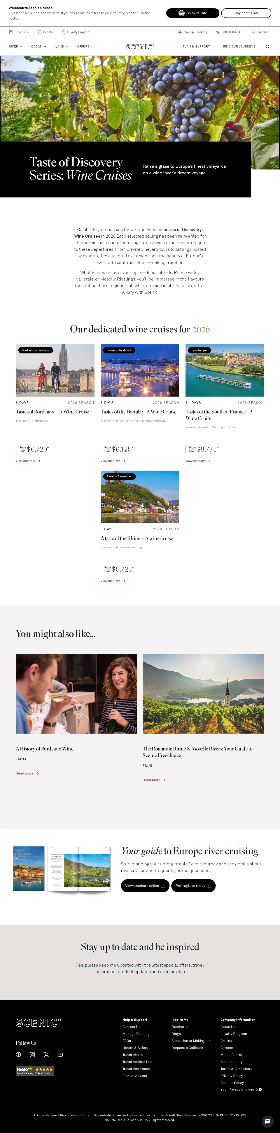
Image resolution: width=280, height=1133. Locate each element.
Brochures (21, 32)
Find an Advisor (134, 1076)
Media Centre (231, 1055)
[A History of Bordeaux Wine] (76, 694)
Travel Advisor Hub (137, 1062)
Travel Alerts (132, 1055)
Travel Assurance (136, 1069)
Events (48, 32)
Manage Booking (195, 32)
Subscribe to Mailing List (192, 1041)
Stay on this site (246, 13)
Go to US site (196, 13)
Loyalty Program (78, 32)
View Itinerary (25, 461)
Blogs (176, 1034)
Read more (24, 773)
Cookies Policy (232, 1083)
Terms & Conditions (236, 1069)
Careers (226, 1048)
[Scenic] (140, 46)
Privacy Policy (231, 1076)
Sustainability (231, 1062)
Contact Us (131, 1027)
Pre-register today (190, 886)
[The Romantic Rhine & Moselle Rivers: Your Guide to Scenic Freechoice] (203, 694)
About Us (227, 1027)
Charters (227, 1041)
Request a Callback (187, 1048)
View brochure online (142, 886)
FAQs (126, 1041)
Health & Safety (135, 1048)
